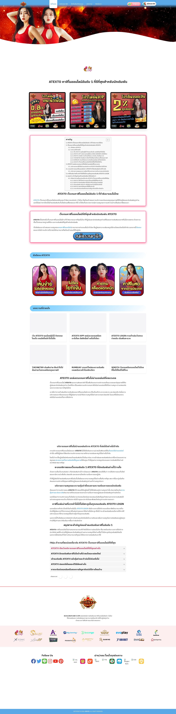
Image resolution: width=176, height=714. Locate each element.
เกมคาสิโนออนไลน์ (64, 227)
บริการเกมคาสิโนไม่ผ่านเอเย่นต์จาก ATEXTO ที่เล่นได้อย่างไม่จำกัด (89, 167)
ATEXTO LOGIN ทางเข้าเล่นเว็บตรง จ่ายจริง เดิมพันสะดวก (89, 156)
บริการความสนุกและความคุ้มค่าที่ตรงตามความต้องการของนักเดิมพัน (90, 171)
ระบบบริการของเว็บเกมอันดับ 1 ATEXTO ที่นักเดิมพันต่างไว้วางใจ (86, 169)
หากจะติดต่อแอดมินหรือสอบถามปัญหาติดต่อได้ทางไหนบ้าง (88, 189)
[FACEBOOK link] (33, 661)
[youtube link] (55, 661)
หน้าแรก (53, 4)
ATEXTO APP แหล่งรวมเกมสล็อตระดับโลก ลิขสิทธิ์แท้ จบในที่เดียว (90, 154)
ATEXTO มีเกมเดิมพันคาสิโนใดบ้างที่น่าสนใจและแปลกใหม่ (88, 183)
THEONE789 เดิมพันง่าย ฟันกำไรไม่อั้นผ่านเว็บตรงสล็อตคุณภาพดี (91, 158)
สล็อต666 (87, 701)
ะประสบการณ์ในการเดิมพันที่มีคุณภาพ (68, 460)
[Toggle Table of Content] (106, 140)
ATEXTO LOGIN (82, 508)
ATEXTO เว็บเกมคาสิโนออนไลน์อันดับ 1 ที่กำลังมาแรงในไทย (85, 143)
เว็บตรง (138, 227)
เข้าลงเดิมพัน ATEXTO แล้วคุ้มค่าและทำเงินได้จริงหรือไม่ (88, 185)
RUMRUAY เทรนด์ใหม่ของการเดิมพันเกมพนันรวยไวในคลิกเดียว (90, 160)
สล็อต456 (48, 701)
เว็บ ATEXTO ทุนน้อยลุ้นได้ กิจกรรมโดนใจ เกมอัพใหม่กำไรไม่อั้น (89, 152)
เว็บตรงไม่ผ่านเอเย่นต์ (116, 450)
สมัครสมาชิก (63, 4)
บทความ (89, 4)
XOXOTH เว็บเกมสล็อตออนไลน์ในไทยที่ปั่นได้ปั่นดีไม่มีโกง (88, 162)
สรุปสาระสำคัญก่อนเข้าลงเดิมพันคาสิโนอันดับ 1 (81, 176)
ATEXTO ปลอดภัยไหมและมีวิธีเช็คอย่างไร (84, 187)
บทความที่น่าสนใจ (75, 150)
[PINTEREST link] (61, 661)
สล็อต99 (77, 701)
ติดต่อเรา (98, 4)
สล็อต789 (128, 701)
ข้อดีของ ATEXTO (76, 148)
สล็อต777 (97, 701)
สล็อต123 (68, 701)
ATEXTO (36, 200)
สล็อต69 (57, 701)
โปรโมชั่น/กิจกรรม (77, 4)
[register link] (88, 232)
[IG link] (50, 661)
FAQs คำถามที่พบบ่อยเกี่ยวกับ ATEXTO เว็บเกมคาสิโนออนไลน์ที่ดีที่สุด (90, 178)
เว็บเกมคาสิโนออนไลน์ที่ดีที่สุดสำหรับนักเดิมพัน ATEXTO (84, 145)
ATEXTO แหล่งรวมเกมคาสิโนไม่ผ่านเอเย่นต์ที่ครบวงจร (83, 164)
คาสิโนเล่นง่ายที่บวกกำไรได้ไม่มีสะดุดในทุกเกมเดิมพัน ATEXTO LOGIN (88, 174)
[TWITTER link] (38, 661)
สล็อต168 (118, 701)
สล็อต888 (108, 701)
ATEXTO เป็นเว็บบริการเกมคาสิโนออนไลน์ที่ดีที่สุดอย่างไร (88, 181)
